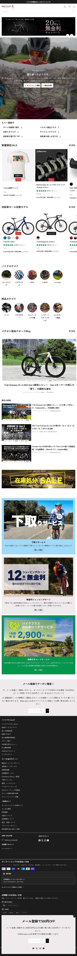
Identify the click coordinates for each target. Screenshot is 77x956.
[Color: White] (5, 184)
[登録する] (47, 941)
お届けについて (7, 815)
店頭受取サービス (8, 773)
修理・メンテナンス (8, 783)
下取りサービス (7, 780)
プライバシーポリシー (9, 826)
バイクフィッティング (9, 787)
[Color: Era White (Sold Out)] (13, 237)
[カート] (69, 6)
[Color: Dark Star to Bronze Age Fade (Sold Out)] (38, 237)
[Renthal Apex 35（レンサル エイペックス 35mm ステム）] (51, 174)
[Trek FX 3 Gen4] (18, 232)
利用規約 (5, 812)
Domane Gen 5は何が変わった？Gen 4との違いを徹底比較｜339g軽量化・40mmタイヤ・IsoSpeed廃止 (53, 448)
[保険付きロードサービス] (38, 637)
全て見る (72, 145)
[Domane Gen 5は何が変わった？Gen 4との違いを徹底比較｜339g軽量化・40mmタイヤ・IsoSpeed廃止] (16, 453)
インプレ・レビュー (28, 392)
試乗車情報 (5, 770)
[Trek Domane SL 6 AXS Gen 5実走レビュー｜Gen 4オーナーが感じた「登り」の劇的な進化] (39, 360)
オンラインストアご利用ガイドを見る (12, 887)
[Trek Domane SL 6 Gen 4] (51, 232)
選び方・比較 (47, 431)
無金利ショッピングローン (11, 763)
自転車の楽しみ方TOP (49, 136)
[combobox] (38, 11)
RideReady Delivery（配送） (11, 776)
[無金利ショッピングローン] (38, 577)
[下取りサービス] (38, 519)
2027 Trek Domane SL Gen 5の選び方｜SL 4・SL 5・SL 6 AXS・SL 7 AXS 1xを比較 (53, 427)
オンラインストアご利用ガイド (12, 805)
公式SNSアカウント (8, 751)
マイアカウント (7, 754)
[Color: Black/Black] (71, 184)
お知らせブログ (9, 132)
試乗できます (6, 734)
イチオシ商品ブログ (48, 127)
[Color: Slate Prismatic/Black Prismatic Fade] (75, 237)
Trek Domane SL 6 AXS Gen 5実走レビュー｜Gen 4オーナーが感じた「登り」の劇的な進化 (39, 386)
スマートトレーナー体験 (10, 797)
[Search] (73, 11)
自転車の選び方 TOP (11, 136)
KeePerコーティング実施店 (11, 790)
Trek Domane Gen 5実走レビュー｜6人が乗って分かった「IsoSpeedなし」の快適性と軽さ (53, 406)
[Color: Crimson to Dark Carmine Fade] (71, 237)
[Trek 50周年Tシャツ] (18, 173)
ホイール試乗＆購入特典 (10, 793)
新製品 (42, 392)
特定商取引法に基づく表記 (11, 829)
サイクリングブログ (48, 132)
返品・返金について (8, 822)
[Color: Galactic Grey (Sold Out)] (9, 237)
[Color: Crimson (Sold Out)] (17, 237)
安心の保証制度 (7, 731)
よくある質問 (6, 809)
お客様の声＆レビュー (9, 744)
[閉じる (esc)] (74, 915)
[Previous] (67, 35)
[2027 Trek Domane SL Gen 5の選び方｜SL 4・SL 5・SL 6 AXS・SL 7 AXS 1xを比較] (16, 432)
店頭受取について (8, 819)
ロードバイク (36, 392)
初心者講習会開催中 (8, 737)
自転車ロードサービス (9, 766)
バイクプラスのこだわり (10, 724)
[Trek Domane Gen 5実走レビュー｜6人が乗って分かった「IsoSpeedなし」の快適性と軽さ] (16, 412)
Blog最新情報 (6, 748)
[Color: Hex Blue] (5, 237)
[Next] (71, 35)
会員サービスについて (9, 727)
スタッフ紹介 (6, 741)
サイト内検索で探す (11, 127)
